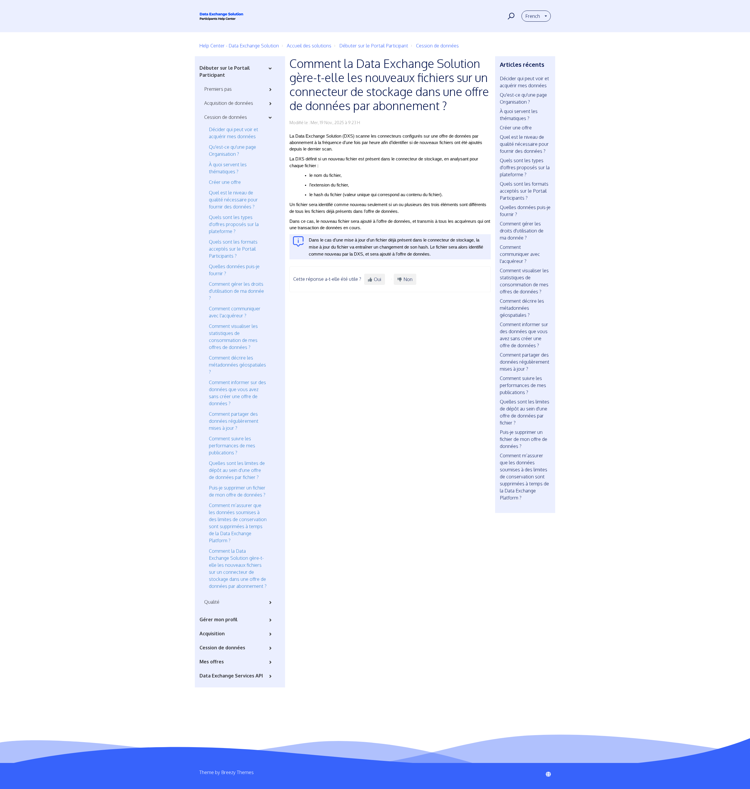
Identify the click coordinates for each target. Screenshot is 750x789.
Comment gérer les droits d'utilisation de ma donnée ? (236, 291)
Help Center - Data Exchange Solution (239, 46)
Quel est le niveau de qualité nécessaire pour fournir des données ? (233, 200)
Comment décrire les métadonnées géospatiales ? (237, 365)
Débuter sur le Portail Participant (373, 46)
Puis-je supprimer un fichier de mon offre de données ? (237, 491)
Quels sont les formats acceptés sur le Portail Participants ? (233, 249)
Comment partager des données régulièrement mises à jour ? (233, 421)
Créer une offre (225, 182)
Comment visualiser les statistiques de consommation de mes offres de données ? (233, 336)
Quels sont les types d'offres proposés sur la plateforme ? (234, 224)
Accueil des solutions (309, 46)
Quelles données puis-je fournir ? (234, 269)
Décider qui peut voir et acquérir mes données (233, 132)
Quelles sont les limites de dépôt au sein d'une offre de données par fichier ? (237, 470)
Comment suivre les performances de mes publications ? (232, 446)
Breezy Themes (237, 772)
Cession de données (437, 46)
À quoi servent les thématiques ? (228, 168)
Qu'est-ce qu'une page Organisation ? (232, 150)
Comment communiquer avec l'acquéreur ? (234, 312)
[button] (510, 16)
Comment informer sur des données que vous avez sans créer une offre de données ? (237, 392)
